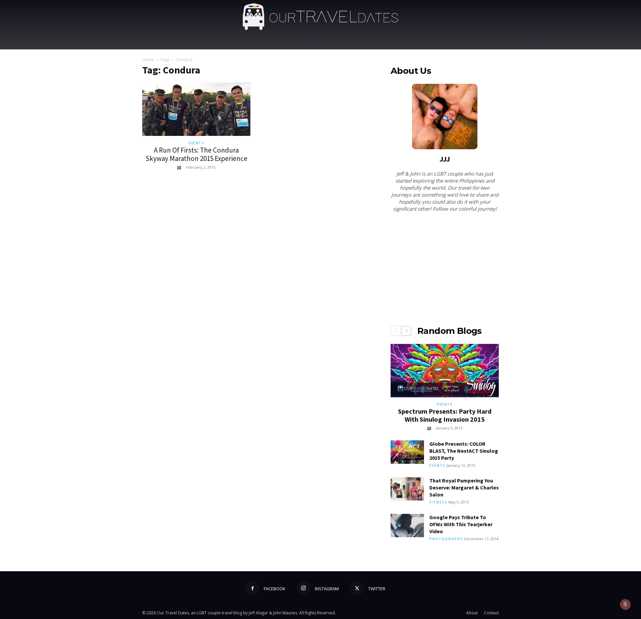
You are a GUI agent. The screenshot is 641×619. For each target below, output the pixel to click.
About (472, 613)
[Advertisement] (445, 270)
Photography (446, 539)
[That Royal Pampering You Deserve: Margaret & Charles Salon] (407, 488)
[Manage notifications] (625, 604)
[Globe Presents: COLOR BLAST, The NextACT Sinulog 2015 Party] (407, 452)
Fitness (438, 502)
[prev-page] (396, 331)
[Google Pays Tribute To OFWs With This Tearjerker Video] (407, 525)
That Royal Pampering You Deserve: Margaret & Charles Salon (464, 487)
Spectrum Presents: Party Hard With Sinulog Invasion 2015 (444, 415)
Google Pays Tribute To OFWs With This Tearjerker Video (460, 524)
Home (148, 59)
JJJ (179, 167)
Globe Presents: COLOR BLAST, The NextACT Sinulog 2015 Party (463, 450)
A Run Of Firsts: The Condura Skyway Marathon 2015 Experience (196, 154)
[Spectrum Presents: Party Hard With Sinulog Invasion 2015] (445, 370)
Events (196, 143)
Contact (491, 613)
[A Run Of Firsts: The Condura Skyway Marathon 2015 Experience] (196, 109)
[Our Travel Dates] (320, 17)
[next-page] (406, 331)
